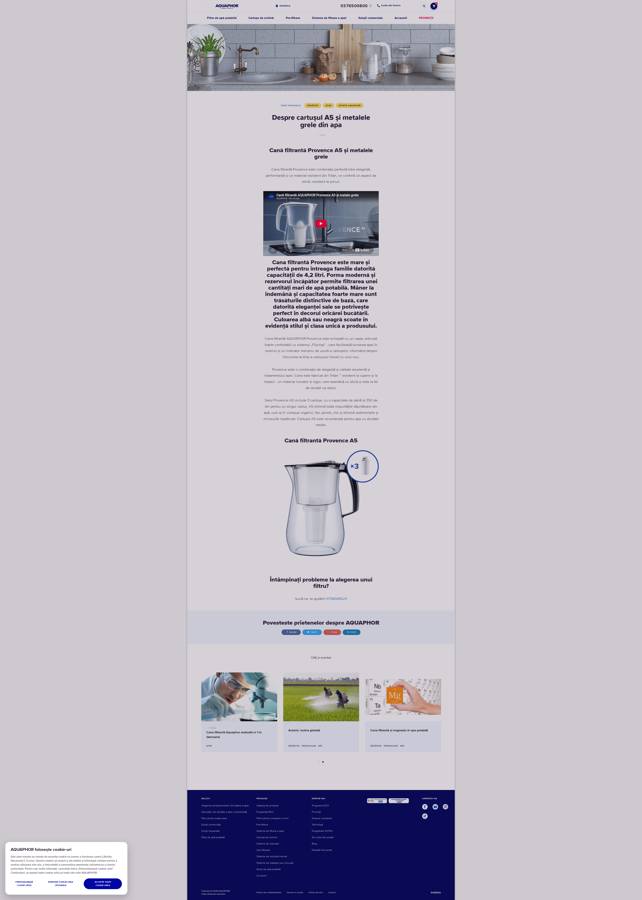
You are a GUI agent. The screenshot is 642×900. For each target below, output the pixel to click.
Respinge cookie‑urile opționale (60, 883)
